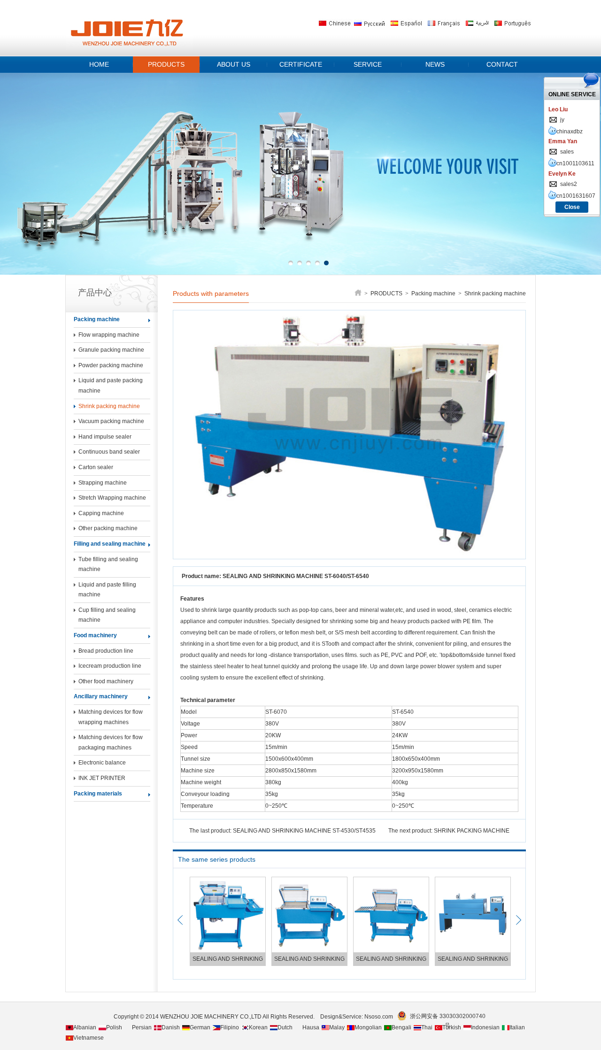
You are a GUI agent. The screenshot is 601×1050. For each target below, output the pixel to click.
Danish (171, 1027)
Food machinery (95, 635)
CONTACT (502, 64)
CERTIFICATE (300, 64)
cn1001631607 (575, 196)
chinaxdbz (569, 131)
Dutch (285, 1027)
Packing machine (97, 319)
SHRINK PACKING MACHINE (471, 830)
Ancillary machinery (101, 696)
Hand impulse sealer (104, 436)
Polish (114, 1027)
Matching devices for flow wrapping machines (110, 717)
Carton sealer (95, 467)
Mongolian (368, 1027)
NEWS (435, 64)
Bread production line (105, 651)
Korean (258, 1027)
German (200, 1027)
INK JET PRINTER (101, 778)
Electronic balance (102, 762)
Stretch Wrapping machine (112, 497)
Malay (337, 1027)
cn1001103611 (575, 163)
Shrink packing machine (109, 406)
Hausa (310, 1027)
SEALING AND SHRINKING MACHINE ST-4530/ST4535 (304, 830)
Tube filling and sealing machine (108, 564)
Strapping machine (102, 482)
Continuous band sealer (109, 451)
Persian (142, 1027)
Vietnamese (88, 1038)
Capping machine (101, 513)
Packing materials (98, 793)
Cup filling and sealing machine (107, 615)
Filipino (229, 1027)
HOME (99, 64)
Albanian (84, 1027)
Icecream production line (109, 666)
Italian (517, 1027)
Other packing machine (108, 528)
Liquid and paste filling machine (107, 589)
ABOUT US (233, 64)
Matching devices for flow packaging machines (110, 742)
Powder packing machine (110, 365)
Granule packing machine (111, 350)
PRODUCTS (166, 64)
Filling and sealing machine (110, 543)
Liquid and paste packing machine (110, 385)
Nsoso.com (380, 1016)
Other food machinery (105, 681)
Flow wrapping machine (108, 335)
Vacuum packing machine (111, 421)
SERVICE (368, 64)
